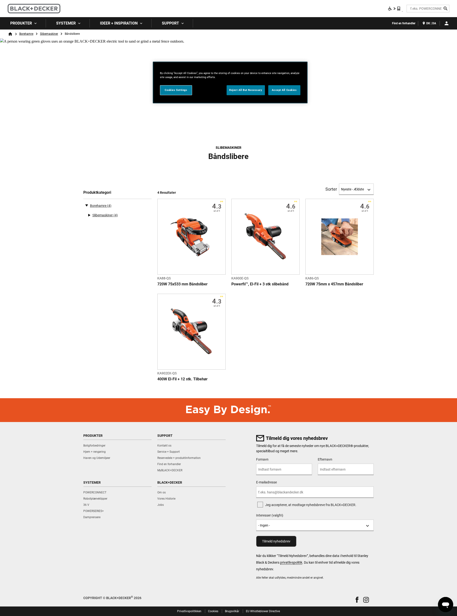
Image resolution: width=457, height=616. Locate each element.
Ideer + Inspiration (119, 23)
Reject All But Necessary (245, 90)
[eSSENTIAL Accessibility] (394, 8)
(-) (86, 205)
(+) (89, 215)
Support (170, 23)
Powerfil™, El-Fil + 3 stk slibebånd (259, 284)
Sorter (331, 189)
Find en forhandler (403, 23)
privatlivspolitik (291, 562)
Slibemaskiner (49, 33)
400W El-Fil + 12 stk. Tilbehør (182, 379)
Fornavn (262, 459)
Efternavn (325, 459)
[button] (357, 600)
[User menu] (446, 23)
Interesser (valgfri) (269, 515)
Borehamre (26, 33)
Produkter (21, 23)
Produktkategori (97, 192)
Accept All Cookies (284, 90)
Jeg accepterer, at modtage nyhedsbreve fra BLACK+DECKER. (310, 505)
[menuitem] (23, 23)
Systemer (66, 23)
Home (10, 34)
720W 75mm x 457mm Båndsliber (334, 284)
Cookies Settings (176, 90)
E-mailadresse (266, 482)
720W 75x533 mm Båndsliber (182, 284)
